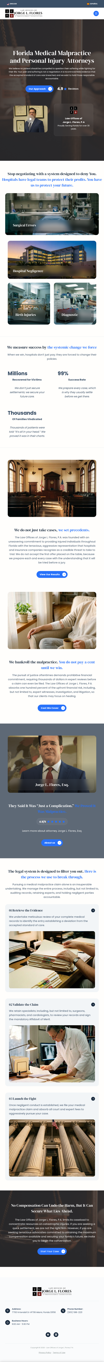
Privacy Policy (45, 1352)
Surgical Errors (24, 225)
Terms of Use (59, 1352)
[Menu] (96, 13)
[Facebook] (48, 1334)
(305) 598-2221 (74, 1312)
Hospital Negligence (28, 271)
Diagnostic (70, 314)
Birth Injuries (25, 314)
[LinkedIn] (56, 1334)
